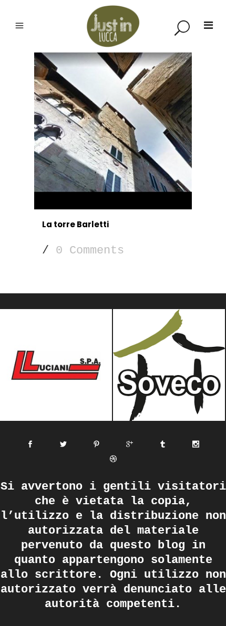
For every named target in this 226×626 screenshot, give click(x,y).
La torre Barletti (75, 224)
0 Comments (90, 250)
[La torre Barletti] (113, 130)
